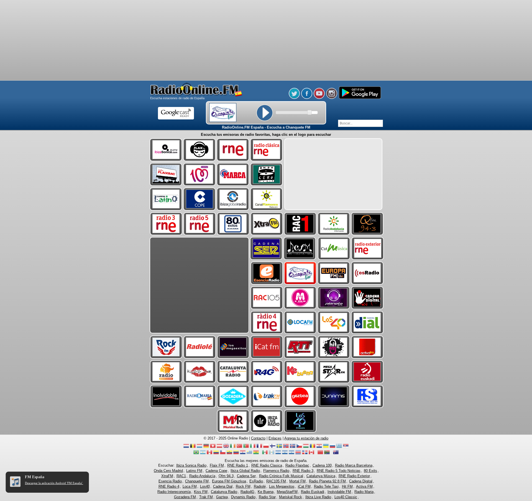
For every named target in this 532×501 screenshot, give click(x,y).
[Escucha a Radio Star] (367, 396)
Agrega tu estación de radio (306, 438)
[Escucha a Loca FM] (300, 322)
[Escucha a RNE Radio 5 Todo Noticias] (199, 223)
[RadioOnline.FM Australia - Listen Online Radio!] (336, 454)
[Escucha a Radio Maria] (199, 396)
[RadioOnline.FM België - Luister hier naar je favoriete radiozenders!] (193, 447)
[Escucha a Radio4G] (266, 371)
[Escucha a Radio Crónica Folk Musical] (299, 248)
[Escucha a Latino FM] (166, 199)
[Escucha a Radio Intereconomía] (166, 371)
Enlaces (275, 438)
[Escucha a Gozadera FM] (233, 396)
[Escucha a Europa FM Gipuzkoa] (334, 273)
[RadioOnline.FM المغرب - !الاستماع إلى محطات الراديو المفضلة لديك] (320, 454)
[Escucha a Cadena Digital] (367, 297)
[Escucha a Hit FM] (334, 347)
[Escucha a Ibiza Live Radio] (266, 421)
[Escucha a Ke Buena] (300, 371)
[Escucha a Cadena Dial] (367, 322)
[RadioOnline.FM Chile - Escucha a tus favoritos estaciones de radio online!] (223, 454)
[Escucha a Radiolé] (199, 347)
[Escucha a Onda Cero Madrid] (266, 174)
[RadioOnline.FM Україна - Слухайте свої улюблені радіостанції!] (326, 447)
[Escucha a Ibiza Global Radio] (233, 199)
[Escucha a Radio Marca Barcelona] (233, 174)
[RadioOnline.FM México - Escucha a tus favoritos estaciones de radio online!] (265, 454)
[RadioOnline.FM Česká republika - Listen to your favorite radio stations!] (299, 447)
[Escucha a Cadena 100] (199, 174)
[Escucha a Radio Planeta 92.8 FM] (334, 297)
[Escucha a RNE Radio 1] (233, 149)
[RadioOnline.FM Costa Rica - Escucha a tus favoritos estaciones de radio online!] (298, 454)
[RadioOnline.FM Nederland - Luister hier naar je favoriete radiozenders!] (186, 447)
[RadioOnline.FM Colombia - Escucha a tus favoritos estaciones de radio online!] (216, 454)
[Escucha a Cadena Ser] (266, 248)
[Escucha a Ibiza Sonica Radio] (166, 149)
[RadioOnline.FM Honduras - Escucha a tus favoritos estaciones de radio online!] (278, 454)
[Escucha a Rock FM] (166, 347)
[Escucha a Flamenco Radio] (266, 199)
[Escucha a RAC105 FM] (266, 297)
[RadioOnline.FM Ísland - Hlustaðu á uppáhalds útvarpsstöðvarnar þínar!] (292, 447)
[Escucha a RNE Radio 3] (166, 223)
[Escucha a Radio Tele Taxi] (300, 347)
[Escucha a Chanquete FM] (300, 273)
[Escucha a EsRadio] (367, 273)
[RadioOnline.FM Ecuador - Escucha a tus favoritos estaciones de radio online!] (229, 454)
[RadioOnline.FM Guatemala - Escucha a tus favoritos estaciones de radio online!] (271, 454)
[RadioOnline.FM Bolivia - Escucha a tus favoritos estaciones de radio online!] (256, 454)
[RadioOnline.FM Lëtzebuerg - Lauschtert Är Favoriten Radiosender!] (199, 447)
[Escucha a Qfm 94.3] (367, 223)
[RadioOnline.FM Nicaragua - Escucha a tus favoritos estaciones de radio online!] (291, 454)
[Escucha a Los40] (334, 322)
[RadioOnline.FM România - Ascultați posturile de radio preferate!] (312, 447)
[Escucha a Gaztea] (300, 396)
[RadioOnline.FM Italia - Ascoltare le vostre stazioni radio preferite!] (252, 447)
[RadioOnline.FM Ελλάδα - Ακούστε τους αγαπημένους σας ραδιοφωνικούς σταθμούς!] (339, 447)
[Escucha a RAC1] (300, 223)
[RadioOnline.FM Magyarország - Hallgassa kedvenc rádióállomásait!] (306, 447)
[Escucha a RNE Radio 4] (266, 322)
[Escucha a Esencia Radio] (266, 273)
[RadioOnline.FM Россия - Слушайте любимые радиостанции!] (332, 447)
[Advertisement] (266, 13)
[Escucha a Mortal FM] (300, 297)
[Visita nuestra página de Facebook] (306, 97)
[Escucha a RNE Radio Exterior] (367, 248)
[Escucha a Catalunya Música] (334, 248)
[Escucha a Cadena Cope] (199, 199)
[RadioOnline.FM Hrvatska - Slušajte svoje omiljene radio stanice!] (319, 447)
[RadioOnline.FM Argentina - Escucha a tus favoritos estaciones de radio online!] (203, 454)
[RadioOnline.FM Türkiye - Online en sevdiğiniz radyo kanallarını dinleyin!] (239, 447)
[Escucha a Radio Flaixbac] (166, 174)
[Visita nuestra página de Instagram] (331, 97)
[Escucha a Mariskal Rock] (233, 421)
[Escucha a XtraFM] (266, 223)
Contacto (258, 438)
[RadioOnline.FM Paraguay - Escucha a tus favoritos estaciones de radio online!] (242, 454)
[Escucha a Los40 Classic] (300, 421)
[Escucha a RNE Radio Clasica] (266, 149)
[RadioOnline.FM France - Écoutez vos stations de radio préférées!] (259, 447)
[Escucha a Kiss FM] (199, 371)
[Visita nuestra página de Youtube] (319, 97)
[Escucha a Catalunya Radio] (233, 371)
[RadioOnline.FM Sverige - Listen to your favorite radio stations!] (279, 447)
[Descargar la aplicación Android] (360, 97)
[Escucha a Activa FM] (367, 347)
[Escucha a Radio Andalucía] (334, 223)
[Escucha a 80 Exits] (233, 223)
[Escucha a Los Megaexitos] (233, 347)
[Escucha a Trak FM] (266, 396)
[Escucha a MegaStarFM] (334, 371)
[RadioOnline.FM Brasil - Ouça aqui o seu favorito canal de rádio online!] (196, 454)
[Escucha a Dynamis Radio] (334, 396)
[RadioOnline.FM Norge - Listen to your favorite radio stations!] (286, 447)
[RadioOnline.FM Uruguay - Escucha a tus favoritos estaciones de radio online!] (249, 454)
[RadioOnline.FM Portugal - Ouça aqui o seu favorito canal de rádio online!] (246, 447)
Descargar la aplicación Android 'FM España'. (54, 483)
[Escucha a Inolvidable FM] (166, 396)
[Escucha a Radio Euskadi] (367, 371)
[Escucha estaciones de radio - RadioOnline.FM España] (196, 95)
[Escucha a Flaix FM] (199, 149)
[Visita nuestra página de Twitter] (294, 97)
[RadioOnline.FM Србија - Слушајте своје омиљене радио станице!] (346, 447)
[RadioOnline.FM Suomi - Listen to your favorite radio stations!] (272, 447)
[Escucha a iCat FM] (266, 347)
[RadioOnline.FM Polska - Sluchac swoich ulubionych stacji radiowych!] (266, 447)
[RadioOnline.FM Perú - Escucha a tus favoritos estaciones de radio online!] (209, 454)
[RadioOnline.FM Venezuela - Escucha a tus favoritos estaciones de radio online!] (236, 454)
